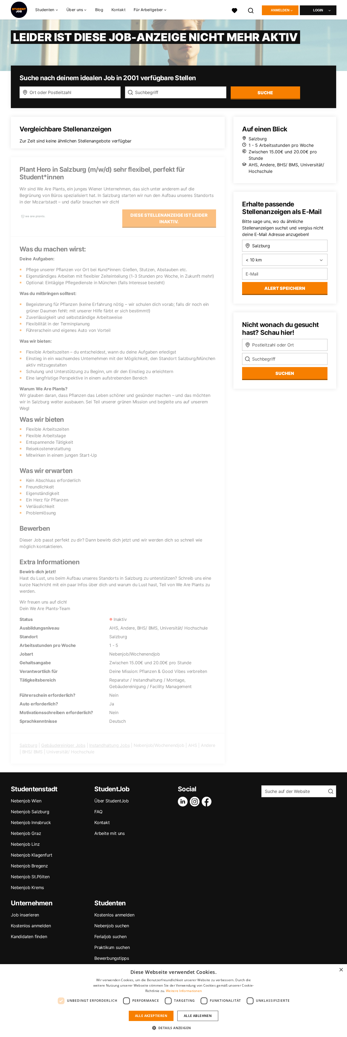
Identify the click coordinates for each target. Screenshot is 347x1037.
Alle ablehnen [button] (198, 1015)
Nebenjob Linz (25, 844)
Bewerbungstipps (111, 958)
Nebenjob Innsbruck (31, 822)
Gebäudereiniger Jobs (63, 745)
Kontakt (118, 9)
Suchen (284, 373)
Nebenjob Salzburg (30, 811)
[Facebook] (208, 801)
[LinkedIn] (184, 801)
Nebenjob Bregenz (29, 866)
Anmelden (280, 10)
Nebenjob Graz (26, 833)
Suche (265, 92)
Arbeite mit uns (109, 833)
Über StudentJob (111, 800)
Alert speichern (284, 288)
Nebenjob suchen (111, 925)
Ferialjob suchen (110, 936)
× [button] (341, 970)
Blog (99, 9)
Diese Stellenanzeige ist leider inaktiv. (169, 218)
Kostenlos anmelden (31, 925)
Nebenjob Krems (27, 887)
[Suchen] (251, 10)
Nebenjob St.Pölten (30, 876)
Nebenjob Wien (26, 800)
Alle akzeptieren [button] (151, 1015)
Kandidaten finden (29, 936)
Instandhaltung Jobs (109, 745)
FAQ (98, 811)
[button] (173, 1027)
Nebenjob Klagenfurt (31, 855)
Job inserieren (25, 915)
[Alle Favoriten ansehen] (234, 10)
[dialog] (173, 1000)
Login (318, 10)
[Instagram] (196, 801)
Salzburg (28, 745)
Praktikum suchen (112, 947)
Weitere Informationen (184, 991)
